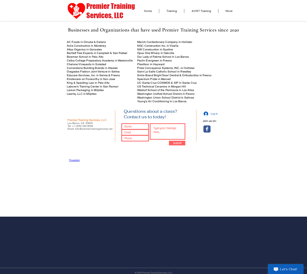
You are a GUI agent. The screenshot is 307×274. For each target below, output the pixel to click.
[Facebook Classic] (207, 129)
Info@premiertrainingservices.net (93, 128)
